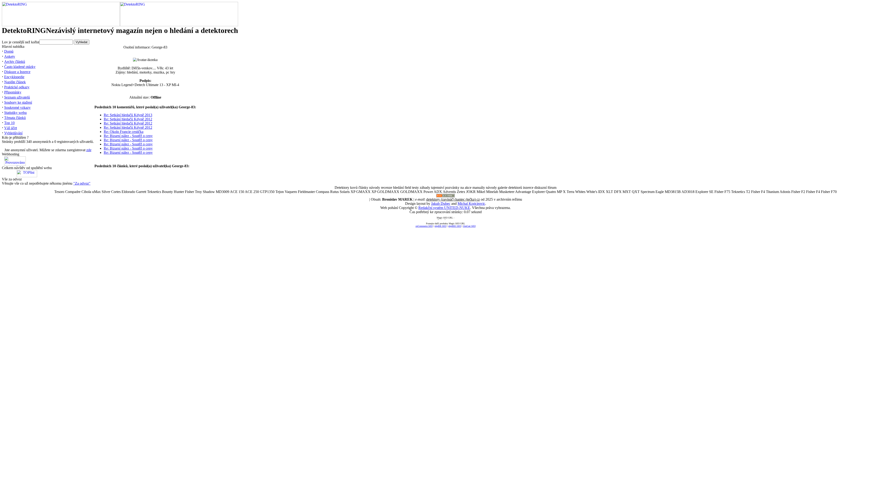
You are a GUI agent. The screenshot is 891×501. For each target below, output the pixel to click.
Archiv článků (14, 62)
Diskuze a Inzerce (17, 72)
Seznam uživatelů (17, 97)
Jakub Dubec (440, 204)
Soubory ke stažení (18, 102)
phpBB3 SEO (454, 226)
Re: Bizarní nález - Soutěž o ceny (128, 136)
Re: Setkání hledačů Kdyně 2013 (128, 115)
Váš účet (10, 128)
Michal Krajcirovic (471, 204)
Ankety (9, 56)
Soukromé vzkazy (17, 107)
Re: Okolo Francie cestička (123, 132)
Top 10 (9, 123)
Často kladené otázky (20, 67)
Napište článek (15, 82)
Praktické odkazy (16, 87)
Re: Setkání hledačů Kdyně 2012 (128, 119)
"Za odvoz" (81, 183)
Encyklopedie (14, 77)
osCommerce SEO (424, 226)
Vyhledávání (13, 133)
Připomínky (12, 92)
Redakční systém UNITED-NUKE (444, 208)
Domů (8, 51)
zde (88, 150)
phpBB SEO (440, 226)
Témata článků (15, 118)
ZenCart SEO (469, 226)
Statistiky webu (15, 113)
